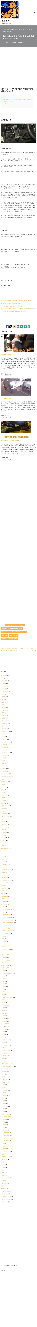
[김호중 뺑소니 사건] (16, 395)
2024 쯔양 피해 (6, 925)
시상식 (4, 837)
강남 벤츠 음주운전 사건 (7, 354)
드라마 (3, 707)
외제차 (4, 1167)
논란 (3, 906)
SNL (4, 766)
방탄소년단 (5, 755)
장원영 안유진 (6, 744)
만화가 (3, 859)
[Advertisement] (18, 68)
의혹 (3, 946)
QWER (4, 734)
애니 (4, 1127)
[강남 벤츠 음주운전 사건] (19, 351)
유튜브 (3, 821)
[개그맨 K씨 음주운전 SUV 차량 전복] (16, 437)
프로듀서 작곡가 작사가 (7, 776)
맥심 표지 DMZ (6, 1050)
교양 (3, 702)
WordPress (23, 1325)
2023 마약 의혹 (6, 949)
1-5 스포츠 (3, 893)
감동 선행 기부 (5, 805)
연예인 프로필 (5, 1194)
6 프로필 (3, 1188)
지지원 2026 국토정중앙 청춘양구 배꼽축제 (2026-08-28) (16, 300)
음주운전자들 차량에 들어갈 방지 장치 (9, 638)
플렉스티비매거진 (6, 1063)
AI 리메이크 (5, 1079)
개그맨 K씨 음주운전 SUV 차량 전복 (10, 440)
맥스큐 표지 (5, 1045)
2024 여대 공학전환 (7, 973)
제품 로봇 (5, 1082)
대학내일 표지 (6, 1039)
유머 (3, 819)
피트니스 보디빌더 (7, 869)
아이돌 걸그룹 (5, 731)
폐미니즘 (5, 957)
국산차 (4, 1164)
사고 (3, 938)
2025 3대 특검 (6, 928)
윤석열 (5, 1026)
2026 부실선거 (6, 933)
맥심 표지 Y (5, 1053)
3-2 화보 (3, 1069)
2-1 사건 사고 (4, 904)
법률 (21, 42)
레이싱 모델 (5, 864)
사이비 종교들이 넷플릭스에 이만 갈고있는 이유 (13, 306)
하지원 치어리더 (6, 880)
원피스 (4, 1130)
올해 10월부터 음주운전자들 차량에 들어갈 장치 (15, 625)
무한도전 (5, 771)
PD (3, 678)
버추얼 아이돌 (5, 723)
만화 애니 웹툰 (5, 1114)
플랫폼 (4, 1093)
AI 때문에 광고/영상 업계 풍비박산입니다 (11, 303)
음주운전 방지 (5, 635)
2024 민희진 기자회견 (8, 920)
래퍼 (3, 712)
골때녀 (4, 768)
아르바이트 (5, 1005)
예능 (3, 763)
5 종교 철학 (4, 1170)
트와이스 (5, 750)
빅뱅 (4, 758)
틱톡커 (3, 885)
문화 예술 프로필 (6, 1191)
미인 (3, 811)
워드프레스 (4, 1159)
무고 (4, 936)
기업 (4, 1100)
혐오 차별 (4, 954)
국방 (3, 978)
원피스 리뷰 (6, 1132)
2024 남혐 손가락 (8, 960)
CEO (3, 851)
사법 (24, 42)
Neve (12, 1325)
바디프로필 (4, 813)
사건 (3, 912)
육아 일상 (4, 827)
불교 (3, 1175)
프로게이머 (4, 888)
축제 (4, 843)
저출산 (3, 999)
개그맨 (3, 696)
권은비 (4, 683)
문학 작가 (4, 787)
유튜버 (3, 872)
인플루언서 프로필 (6, 1196)
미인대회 (5, 832)
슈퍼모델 (5, 867)
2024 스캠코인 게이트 (8, 922)
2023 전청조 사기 (7, 917)
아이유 (4, 688)
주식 (4, 1108)
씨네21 (3, 1058)
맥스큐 (3, 1042)
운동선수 (4, 898)
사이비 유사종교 (6, 1178)
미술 (3, 789)
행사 (3, 829)
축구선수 (5, 901)
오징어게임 (5, 710)
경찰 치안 (4, 968)
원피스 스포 (6, 1135)
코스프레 (4, 883)
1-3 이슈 (3, 803)
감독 (3, 694)
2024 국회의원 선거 (7, 997)
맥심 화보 (5, 1055)
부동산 (4, 1103)
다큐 (3, 704)
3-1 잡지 (3, 1034)
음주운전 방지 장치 (14, 635)
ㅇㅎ (3, 1087)
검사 (4, 984)
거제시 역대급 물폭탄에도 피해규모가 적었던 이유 (14, 311)
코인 (4, 1111)
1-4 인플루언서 (4, 848)
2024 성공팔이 (6, 909)
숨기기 (7, 97)
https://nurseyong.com (7, 1270)
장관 (4, 1031)
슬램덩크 (5, 1124)
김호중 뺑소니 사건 (6, 398)
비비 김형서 (5, 686)
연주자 (3, 797)
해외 (3, 779)
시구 (4, 835)
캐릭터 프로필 (6, 1151)
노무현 (5, 1021)
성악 (3, 792)
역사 (3, 1180)
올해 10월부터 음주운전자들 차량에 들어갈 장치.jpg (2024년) (14, 631)
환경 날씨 (4, 962)
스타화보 (4, 1071)
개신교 (3, 1172)
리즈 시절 (4, 715)
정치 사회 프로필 (6, 1199)
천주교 (3, 1186)
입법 (3, 994)
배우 (3, 720)
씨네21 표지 (5, 1061)
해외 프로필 (5, 1202)
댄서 (3, 856)
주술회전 (5, 1148)
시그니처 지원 (6, 742)
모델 (3, 861)
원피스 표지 (6, 1140)
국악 (3, 784)
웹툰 (4, 1143)
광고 (3, 699)
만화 (4, 1122)
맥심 (3, 1047)
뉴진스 (4, 736)
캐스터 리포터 (5, 774)
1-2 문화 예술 (4, 782)
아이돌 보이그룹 (6, 752)
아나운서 (4, 728)
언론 (3, 992)
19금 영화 (5, 1090)
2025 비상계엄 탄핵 (7, 930)
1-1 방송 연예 (4, 675)
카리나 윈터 (5, 747)
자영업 (4, 1007)
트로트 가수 (5, 691)
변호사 (4, 986)
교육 (3, 970)
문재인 (5, 1023)
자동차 (3, 1162)
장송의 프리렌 (6, 1146)
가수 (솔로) (4, 680)
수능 (4, 976)
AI (2, 1077)
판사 (4, 989)
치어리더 (4, 877)
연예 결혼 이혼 (5, 816)
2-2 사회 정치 (13, 42)
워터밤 (4, 840)
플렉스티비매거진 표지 (8, 1066)
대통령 (4, 1018)
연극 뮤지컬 (5, 795)
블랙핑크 (5, 739)
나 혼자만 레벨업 (7, 1116)
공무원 (4, 1015)
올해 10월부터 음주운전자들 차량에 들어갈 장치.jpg (12, 628)
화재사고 (5, 944)
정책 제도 (5, 1106)
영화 (3, 760)
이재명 (5, 1029)
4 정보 (18, 42)
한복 (3, 800)
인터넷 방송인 (5, 875)
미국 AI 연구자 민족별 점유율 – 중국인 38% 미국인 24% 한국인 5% (18, 308)
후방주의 (5, 1095)
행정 (3, 1013)
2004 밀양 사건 (6, 914)
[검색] (34, 12)
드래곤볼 (5, 1119)
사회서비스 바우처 (6, 1156)
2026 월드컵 (5, 896)
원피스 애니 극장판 (8, 1138)
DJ (2, 853)
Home (4, 29)
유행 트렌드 (5, 824)
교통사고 (5, 941)
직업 (3, 1002)
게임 (3, 808)
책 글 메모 (4, 1183)
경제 (3, 1098)
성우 (3, 726)
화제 (3, 845)
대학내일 (4, 1037)
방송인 (3, 718)
